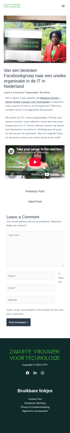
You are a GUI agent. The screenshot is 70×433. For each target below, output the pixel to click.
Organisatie (32, 92)
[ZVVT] (11, 6)
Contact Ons (35, 399)
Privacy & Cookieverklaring (35, 407)
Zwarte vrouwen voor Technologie (31, 101)
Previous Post (34, 191)
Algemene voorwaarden (35, 411)
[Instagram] (42, 373)
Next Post (35, 201)
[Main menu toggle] (63, 6)
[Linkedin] (35, 373)
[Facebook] (27, 373)
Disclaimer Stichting (35, 403)
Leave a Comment (14, 92)
